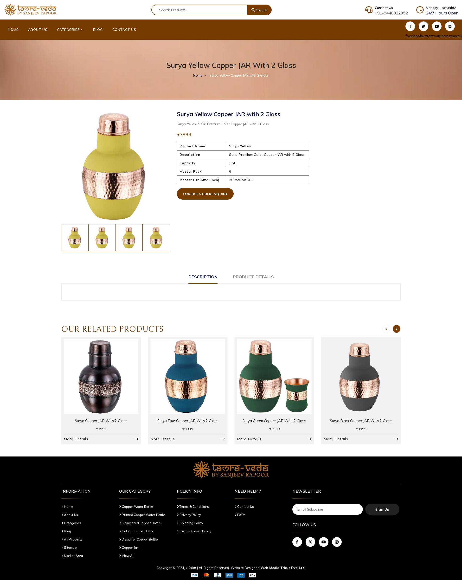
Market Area (73, 556)
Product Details (253, 277)
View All (127, 556)
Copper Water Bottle (137, 506)
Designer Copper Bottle (139, 539)
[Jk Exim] (31, 9)
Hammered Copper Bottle (141, 523)
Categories (69, 29)
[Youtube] (437, 26)
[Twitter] (423, 26)
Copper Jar (129, 547)
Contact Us (124, 29)
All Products (73, 539)
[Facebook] (410, 26)
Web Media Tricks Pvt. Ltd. (283, 568)
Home (13, 29)
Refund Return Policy (195, 531)
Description (203, 277)
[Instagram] (450, 26)
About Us (37, 29)
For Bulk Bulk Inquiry (205, 194)
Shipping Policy (191, 523)
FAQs (241, 515)
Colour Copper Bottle (137, 531)
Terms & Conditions (194, 506)
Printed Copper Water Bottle (143, 515)
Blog (98, 29)
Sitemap (70, 547)
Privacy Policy (190, 515)
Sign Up (382, 509)
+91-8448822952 (391, 12)
